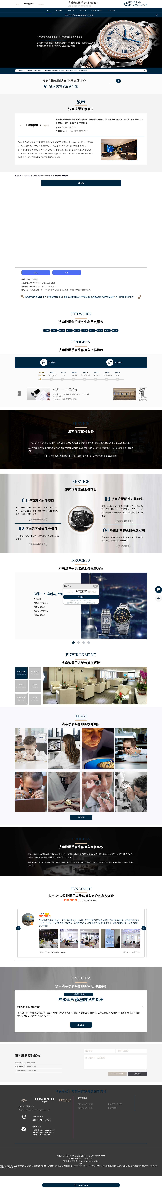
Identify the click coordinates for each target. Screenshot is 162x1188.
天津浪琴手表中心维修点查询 (28, 1007)
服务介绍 (82, 11)
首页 (49, 10)
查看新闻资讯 (124, 546)
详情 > (49, 1016)
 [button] (144, 928)
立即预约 (81, 597)
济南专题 (48, 176)
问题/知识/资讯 (97, 11)
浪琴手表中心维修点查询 (33, 176)
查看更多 (81, 1025)
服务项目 (59, 11)
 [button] (18, 928)
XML (81, 1164)
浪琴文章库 (82, 1098)
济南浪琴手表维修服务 (84, 3)
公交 (36, 273)
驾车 (66, 273)
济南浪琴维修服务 (59, 952)
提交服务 (137, 1074)
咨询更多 (81, 817)
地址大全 (70, 11)
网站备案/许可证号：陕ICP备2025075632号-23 (81, 1161)
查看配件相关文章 (123, 521)
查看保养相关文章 (38, 544)
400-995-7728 (32, 279)
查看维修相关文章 (38, 519)
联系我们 (111, 11)
